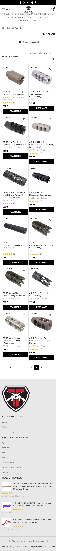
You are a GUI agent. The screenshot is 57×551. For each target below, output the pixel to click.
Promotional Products (11, 467)
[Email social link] (28, 2)
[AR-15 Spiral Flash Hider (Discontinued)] (41, 278)
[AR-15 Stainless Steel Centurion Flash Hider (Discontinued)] (15, 323)
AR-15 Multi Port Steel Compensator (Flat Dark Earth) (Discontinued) (41, 144)
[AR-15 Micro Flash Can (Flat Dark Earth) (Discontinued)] (15, 77)
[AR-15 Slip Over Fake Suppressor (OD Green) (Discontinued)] (15, 228)
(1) (14, 103)
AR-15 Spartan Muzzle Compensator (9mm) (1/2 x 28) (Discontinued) (41, 245)
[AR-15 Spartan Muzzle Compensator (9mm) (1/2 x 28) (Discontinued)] (41, 228)
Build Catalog (8, 432)
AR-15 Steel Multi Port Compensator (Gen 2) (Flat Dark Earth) (40, 340)
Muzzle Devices (14, 97)
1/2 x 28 (10, 28)
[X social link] (24, 2)
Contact (51, 546)
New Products (8, 462)
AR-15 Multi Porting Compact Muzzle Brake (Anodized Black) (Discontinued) (14, 195)
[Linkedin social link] (36, 2)
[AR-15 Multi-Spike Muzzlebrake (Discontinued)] (41, 178)
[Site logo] (28, 9)
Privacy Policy (40, 546)
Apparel (5, 443)
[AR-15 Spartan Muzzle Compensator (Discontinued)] (15, 278)
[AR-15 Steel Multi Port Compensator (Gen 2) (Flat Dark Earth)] (41, 323)
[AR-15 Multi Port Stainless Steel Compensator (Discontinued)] (41, 77)
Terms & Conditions (24, 546)
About (4, 422)
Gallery (5, 427)
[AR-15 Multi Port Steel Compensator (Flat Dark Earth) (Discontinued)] (41, 127)
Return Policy (8, 546)
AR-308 (5, 457)
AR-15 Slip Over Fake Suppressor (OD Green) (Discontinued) (12, 245)
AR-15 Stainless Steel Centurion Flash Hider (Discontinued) (12, 340)
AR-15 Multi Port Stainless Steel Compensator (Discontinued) (40, 94)
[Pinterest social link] (32, 2)
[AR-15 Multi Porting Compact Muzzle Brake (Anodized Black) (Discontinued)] (15, 178)
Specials (5, 472)
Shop (4, 28)
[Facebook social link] (20, 2)
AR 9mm (32, 251)
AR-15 (5, 97)
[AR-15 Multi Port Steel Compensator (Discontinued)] (15, 127)
